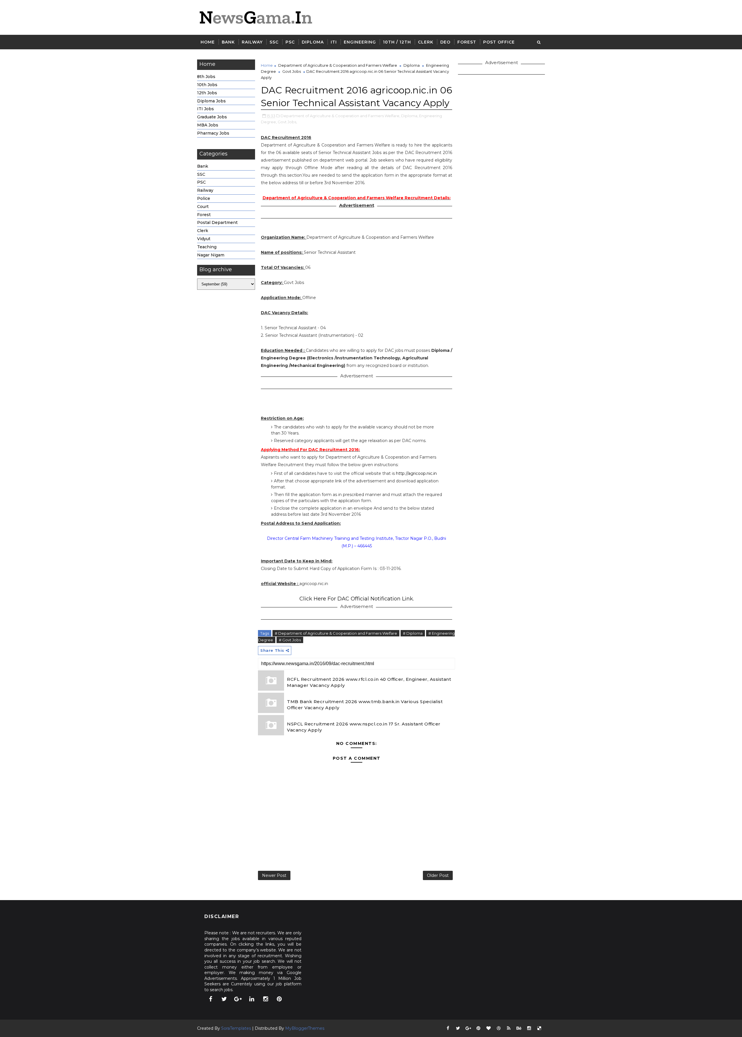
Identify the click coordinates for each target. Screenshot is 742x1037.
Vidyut (203, 238)
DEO (445, 42)
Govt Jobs (291, 71)
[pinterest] (279, 999)
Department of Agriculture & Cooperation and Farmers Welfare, (340, 115)
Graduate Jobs (212, 117)
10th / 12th (397, 42)
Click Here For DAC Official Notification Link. (356, 599)
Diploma (313, 42)
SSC (274, 42)
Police (203, 198)
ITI (334, 42)
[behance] (518, 1028)
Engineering (360, 42)
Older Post (438, 875)
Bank (228, 42)
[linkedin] (252, 999)
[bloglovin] (488, 1028)
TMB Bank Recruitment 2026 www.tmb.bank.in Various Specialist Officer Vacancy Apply (365, 704)
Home (208, 42)
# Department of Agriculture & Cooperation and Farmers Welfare (336, 633)
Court (203, 206)
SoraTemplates (236, 1028)
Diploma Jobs (211, 101)
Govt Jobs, (287, 122)
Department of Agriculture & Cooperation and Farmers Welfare (337, 65)
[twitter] (224, 999)
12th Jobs (207, 92)
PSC (290, 42)
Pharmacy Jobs (213, 133)
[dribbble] (498, 1028)
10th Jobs (207, 84)
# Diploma (413, 633)
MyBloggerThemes (304, 1028)
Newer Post (274, 875)
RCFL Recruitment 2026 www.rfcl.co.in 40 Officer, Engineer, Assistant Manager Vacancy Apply (369, 682)
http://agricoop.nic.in (416, 473)
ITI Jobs (205, 108)
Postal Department (217, 222)
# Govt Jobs (290, 640)
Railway (252, 42)
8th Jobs (206, 76)
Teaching (207, 246)
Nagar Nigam (210, 255)
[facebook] (210, 999)
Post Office (499, 42)
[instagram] (265, 999)
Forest (466, 42)
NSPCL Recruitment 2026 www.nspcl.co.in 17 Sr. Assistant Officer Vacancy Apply (364, 727)
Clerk (425, 42)
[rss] (508, 1028)
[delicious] (539, 1028)
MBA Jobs (207, 125)
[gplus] (238, 999)
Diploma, (409, 115)
